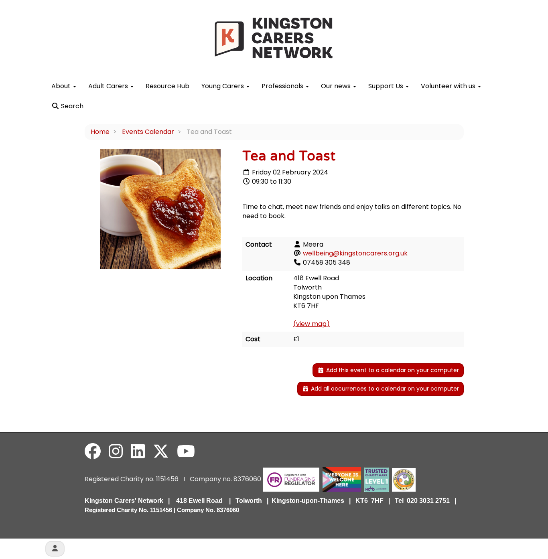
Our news (336, 86)
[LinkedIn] (138, 451)
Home (100, 131)
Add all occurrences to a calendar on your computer (384, 389)
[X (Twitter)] (161, 451)
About (61, 86)
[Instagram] (116, 451)
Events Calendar (148, 131)
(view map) (311, 323)
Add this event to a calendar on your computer (392, 370)
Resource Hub (167, 86)
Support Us (386, 86)
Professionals (283, 86)
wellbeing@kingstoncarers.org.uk (355, 253)
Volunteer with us (449, 86)
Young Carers (223, 86)
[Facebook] (93, 451)
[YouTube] (186, 451)
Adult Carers (109, 86)
